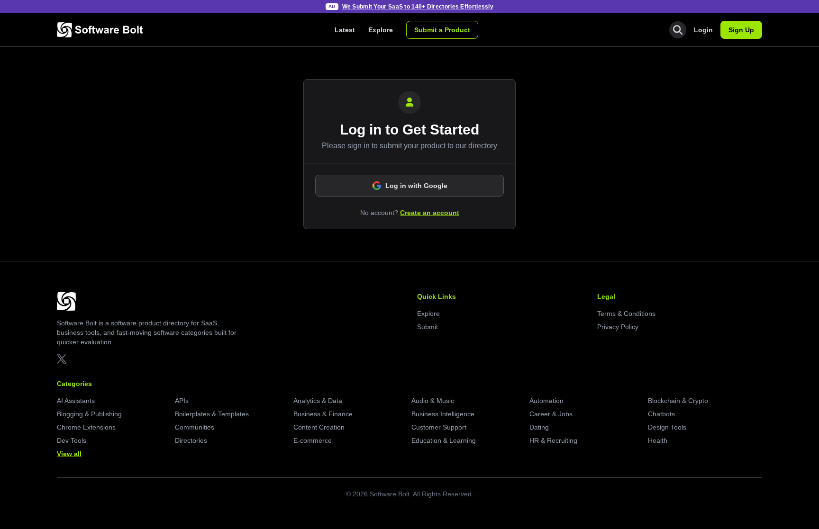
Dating (539, 427)
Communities (194, 427)
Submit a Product (442, 30)
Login (703, 30)
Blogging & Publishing (89, 414)
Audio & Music (432, 400)
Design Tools (667, 427)
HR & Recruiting (553, 440)
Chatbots (661, 414)
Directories (191, 440)
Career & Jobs (551, 414)
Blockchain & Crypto (678, 400)
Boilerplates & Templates (212, 414)
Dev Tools (71, 440)
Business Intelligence (442, 414)
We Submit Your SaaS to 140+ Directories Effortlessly (418, 6)
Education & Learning (443, 440)
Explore (380, 30)
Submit (427, 327)
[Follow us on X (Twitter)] (61, 359)
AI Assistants (76, 400)
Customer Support (438, 427)
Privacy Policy (617, 327)
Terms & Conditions (626, 313)
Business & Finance (323, 414)
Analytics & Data (317, 400)
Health (657, 440)
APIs (182, 400)
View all (69, 453)
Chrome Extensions (86, 427)
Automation (546, 400)
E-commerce (312, 440)
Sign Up (741, 30)
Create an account (429, 212)
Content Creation (319, 427)
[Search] (677, 29)
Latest (345, 30)
